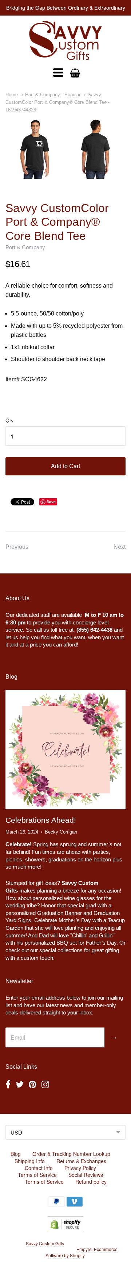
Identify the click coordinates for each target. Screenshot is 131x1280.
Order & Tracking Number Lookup (71, 1153)
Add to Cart (65, 466)
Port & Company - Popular (52, 94)
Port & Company (25, 247)
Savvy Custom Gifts (45, 1243)
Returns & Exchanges (81, 1161)
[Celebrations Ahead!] (65, 749)
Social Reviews (85, 1174)
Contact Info (39, 1167)
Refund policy (91, 1181)
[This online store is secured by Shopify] (65, 1230)
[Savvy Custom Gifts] (65, 40)
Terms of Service (37, 1174)
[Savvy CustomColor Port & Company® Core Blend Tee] (65, 149)
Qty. (10, 420)
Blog (16, 1153)
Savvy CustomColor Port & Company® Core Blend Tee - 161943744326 (57, 102)
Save (51, 501)
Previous (16, 547)
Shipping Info (30, 1161)
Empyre (84, 1249)
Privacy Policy (80, 1167)
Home (11, 94)
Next (120, 547)
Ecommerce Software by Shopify (81, 1252)
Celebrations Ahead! (40, 820)
